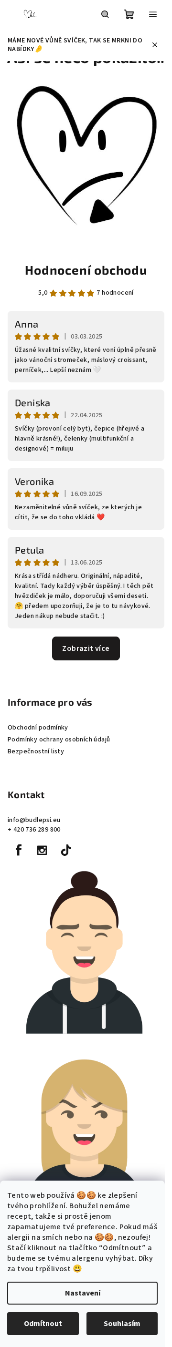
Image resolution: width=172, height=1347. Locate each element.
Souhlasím (122, 1323)
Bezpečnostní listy (36, 751)
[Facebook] (19, 850)
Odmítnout (43, 1323)
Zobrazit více (85, 648)
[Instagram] (42, 850)
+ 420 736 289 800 (34, 829)
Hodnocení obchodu (86, 269)
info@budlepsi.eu (34, 820)
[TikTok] (66, 850)
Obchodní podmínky (38, 727)
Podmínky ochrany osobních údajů (59, 739)
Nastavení (82, 1293)
